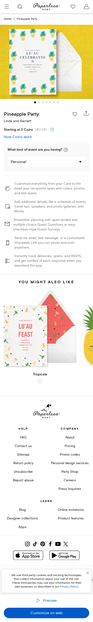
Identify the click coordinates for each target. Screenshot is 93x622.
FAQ (23, 437)
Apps (22, 527)
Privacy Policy (69, 586)
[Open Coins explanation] (52, 129)
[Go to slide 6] (54, 102)
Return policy (23, 463)
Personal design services (70, 463)
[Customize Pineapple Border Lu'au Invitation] (46, 62)
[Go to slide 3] (43, 102)
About (69, 437)
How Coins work (18, 136)
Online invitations (71, 510)
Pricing (70, 446)
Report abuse (23, 480)
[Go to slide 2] (39, 102)
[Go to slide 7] (58, 102)
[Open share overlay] (86, 113)
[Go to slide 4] (46, 102)
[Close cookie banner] (88, 573)
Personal (18, 161)
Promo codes (70, 455)
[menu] (6, 7)
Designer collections (22, 518)
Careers (70, 480)
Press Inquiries (69, 489)
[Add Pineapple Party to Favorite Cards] (75, 114)
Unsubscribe (23, 472)
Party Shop (69, 472)
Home (7, 19)
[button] (65, 149)
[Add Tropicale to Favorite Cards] (40, 381)
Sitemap (23, 455)
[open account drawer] (86, 7)
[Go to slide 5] (50, 102)
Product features (71, 518)
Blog (22, 510)
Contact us (23, 446)
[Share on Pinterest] (43, 544)
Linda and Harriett (17, 121)
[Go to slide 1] (35, 102)
